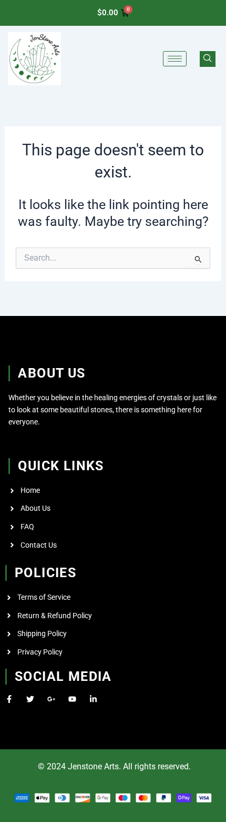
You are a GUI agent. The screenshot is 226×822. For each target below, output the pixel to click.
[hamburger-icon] (175, 58)
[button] (207, 59)
